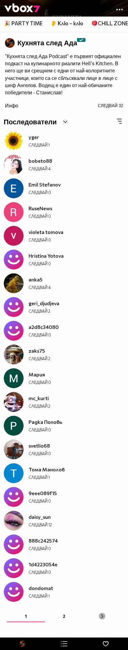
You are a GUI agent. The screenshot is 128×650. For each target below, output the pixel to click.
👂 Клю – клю (66, 23)
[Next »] (102, 616)
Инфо (11, 105)
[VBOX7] (22, 8)
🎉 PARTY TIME (23, 23)
